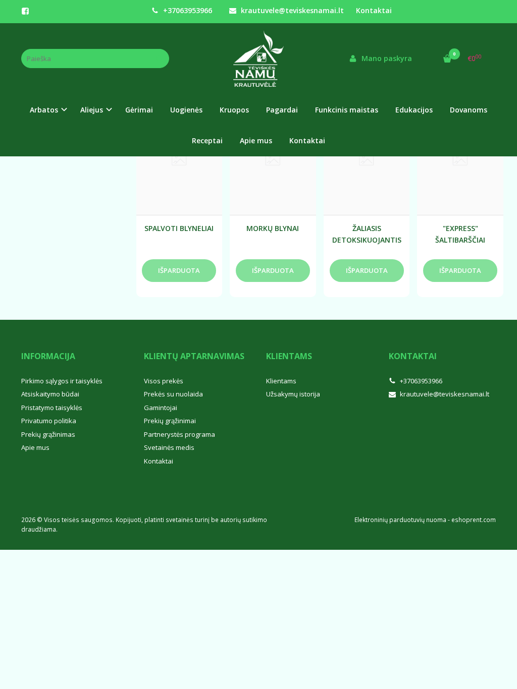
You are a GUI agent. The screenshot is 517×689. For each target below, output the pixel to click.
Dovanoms (468, 109)
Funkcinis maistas (346, 109)
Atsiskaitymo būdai (50, 393)
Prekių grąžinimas (48, 434)
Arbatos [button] (44, 109)
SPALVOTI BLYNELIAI (179, 228)
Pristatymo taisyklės (51, 407)
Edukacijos (414, 109)
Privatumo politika (48, 420)
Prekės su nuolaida (173, 393)
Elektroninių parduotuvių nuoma (400, 519)
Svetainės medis (169, 447)
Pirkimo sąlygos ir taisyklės (61, 380)
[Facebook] (25, 11)
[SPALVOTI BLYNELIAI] (179, 160)
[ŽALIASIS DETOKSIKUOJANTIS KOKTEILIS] (367, 160)
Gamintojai (160, 407)
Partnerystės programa (179, 434)
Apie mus (256, 140)
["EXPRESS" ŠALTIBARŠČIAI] (460, 160)
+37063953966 (186, 10)
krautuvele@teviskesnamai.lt (291, 10)
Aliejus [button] (91, 109)
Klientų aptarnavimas (194, 356)
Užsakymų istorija (293, 393)
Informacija (48, 356)
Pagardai (282, 109)
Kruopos (234, 109)
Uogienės (186, 109)
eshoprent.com (473, 519)
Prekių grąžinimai (170, 420)
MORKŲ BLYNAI (272, 228)
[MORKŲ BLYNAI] (273, 160)
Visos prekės (163, 380)
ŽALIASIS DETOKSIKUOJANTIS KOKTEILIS (366, 233)
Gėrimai (139, 109)
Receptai (207, 140)
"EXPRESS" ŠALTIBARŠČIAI (460, 233)
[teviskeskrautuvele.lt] (258, 58)
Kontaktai (374, 10)
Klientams (289, 356)
